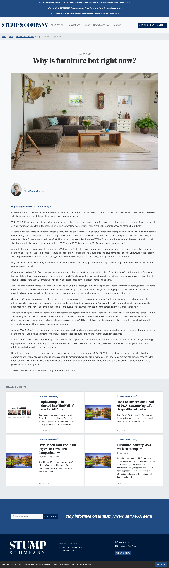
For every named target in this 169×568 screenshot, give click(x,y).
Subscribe (50, 516)
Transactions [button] (73, 25)
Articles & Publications (25, 37)
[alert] (84, 3)
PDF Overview (123, 553)
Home (4, 37)
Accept (161, 564)
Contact (117, 25)
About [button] (86, 25)
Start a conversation (152, 25)
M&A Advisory (58, 25)
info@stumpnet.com (125, 542)
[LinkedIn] (117, 546)
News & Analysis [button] (101, 25)
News (11, 37)
